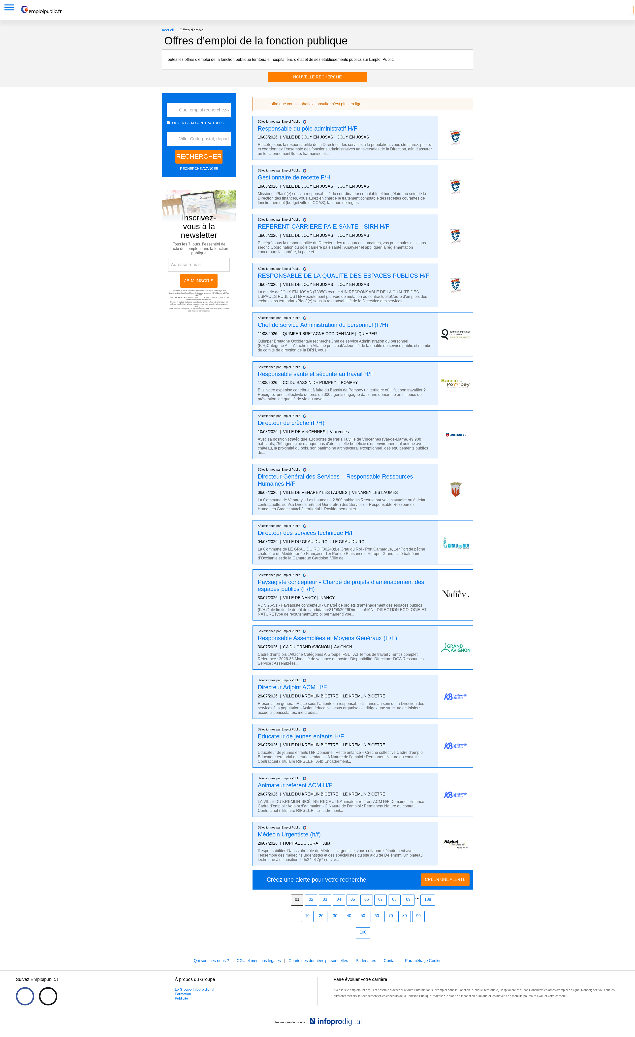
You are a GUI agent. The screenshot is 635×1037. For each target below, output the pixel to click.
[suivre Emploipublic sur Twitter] (48, 996)
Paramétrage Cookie (423, 961)
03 (325, 899)
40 (349, 916)
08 (394, 899)
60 (377, 916)
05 (352, 899)
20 (321, 916)
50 (363, 916)
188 (427, 899)
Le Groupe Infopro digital (194, 989)
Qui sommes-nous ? (211, 961)
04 (339, 899)
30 (335, 916)
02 (311, 899)
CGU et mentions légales (259, 961)
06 (366, 899)
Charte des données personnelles (208, 310)
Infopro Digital (215, 302)
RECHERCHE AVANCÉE (199, 169)
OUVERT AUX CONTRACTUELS (197, 123)
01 (297, 899)
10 (307, 916)
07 (380, 899)
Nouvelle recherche (317, 77)
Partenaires (366, 961)
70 (390, 916)
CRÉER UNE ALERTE (445, 879)
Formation (183, 994)
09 (408, 899)
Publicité (181, 998)
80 (404, 916)
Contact (390, 961)
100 (363, 932)
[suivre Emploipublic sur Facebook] (25, 996)
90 (418, 916)
